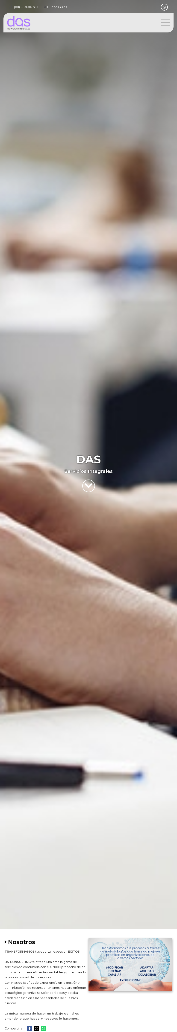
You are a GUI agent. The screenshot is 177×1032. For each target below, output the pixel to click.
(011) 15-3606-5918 (26, 7)
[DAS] (19, 22)
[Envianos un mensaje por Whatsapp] (164, 7)
